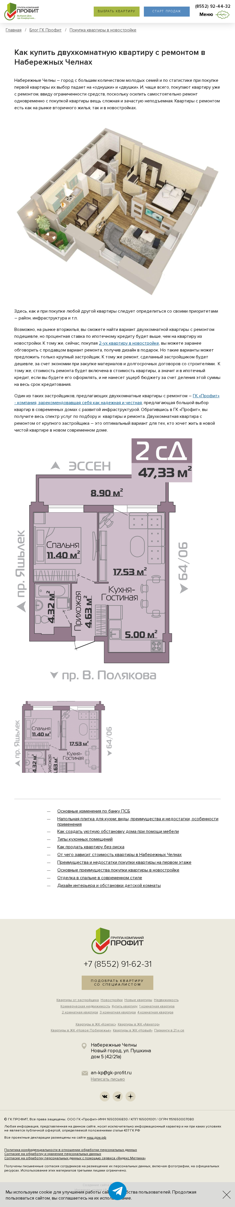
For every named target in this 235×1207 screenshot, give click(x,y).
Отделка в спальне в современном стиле (99, 878)
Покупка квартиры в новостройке (103, 30)
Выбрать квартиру (116, 11)
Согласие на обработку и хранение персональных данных (52, 1154)
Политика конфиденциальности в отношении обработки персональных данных (70, 1150)
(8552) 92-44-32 (213, 6)
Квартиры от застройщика (77, 1000)
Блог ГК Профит (46, 30)
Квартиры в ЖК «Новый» (132, 1030)
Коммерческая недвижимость (85, 1006)
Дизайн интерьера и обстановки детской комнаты (109, 885)
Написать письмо (108, 1079)
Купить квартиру (125, 1006)
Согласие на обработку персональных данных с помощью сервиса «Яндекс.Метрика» (75, 1158)
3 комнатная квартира (118, 1012)
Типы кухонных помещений (85, 839)
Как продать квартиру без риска (90, 847)
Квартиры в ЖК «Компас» (96, 1024)
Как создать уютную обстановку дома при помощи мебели (118, 831)
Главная (13, 30)
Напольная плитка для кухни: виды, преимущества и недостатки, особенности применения (137, 821)
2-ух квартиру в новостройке (129, 343)
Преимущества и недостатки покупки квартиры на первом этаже (124, 862)
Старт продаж (166, 11)
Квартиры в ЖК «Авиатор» (139, 1024)
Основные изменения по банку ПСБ (93, 811)
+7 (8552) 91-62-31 (118, 964)
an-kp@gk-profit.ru (111, 1073)
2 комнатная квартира (80, 1012)
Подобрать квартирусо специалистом (117, 983)
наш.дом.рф (96, 1137)
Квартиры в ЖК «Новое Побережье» (81, 1030)
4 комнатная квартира (155, 1012)
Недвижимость (166, 1000)
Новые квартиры (138, 1000)
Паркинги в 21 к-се (169, 1030)
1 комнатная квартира (157, 1006)
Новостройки (112, 1000)
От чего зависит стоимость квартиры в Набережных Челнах (119, 854)
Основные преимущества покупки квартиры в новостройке (118, 870)
